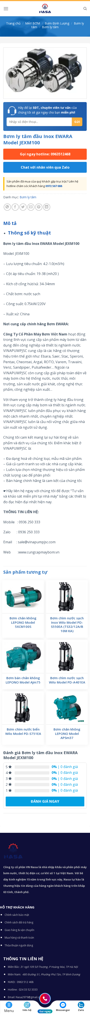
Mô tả (10, 223)
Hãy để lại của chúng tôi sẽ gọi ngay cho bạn (47, 110)
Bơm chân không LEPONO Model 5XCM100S (23, 622)
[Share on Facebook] (15, 207)
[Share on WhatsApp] (7, 207)
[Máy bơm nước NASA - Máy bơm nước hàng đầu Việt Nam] (45, 8)
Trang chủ (13, 23)
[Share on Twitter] (23, 207)
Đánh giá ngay (45, 801)
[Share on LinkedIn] (46, 207)
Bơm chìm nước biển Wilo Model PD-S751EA (23, 731)
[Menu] (6, 8)
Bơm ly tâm (50, 27)
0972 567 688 (53, 186)
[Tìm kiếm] (85, 9)
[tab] (45, 223)
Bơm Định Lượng (57, 23)
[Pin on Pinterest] (38, 207)
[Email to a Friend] (31, 207)
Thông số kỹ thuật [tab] (29, 233)
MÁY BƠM (32, 23)
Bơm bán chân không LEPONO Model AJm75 (23, 680)
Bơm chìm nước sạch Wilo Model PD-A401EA (67, 680)
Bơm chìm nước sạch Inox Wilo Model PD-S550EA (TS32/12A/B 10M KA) (67, 624)
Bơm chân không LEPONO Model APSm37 (67, 733)
